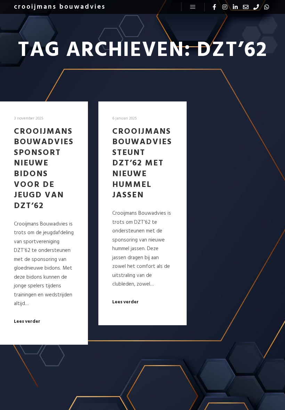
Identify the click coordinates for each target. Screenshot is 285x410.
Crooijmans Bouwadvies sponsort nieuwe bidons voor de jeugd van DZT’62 (44, 169)
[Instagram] (224, 6)
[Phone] (256, 6)
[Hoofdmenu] (193, 6)
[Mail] (245, 6)
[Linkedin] (235, 6)
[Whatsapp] (266, 6)
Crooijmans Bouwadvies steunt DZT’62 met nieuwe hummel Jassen (142, 163)
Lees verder (27, 321)
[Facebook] (214, 6)
